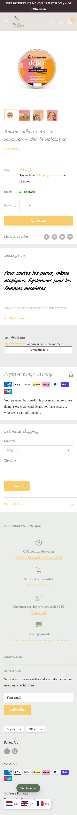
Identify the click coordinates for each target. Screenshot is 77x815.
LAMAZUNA (12, 149)
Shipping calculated (50, 175)
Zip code (10, 460)
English (10, 729)
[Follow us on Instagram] (15, 751)
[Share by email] (70, 237)
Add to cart (38, 220)
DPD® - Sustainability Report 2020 (38, 557)
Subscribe (17, 709)
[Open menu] (6, 21)
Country (9, 441)
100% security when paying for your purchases (37, 640)
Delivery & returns (38, 585)
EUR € (32, 729)
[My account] (61, 22)
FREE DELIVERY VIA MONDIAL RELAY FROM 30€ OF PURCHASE (38, 6)
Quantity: (10, 205)
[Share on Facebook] (46, 237)
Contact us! (38, 612)
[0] (69, 21)
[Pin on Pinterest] (54, 237)
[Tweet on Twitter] (62, 237)
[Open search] (53, 22)
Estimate (16, 486)
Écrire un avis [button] (38, 350)
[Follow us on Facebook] (7, 751)
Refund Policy (13, 504)
